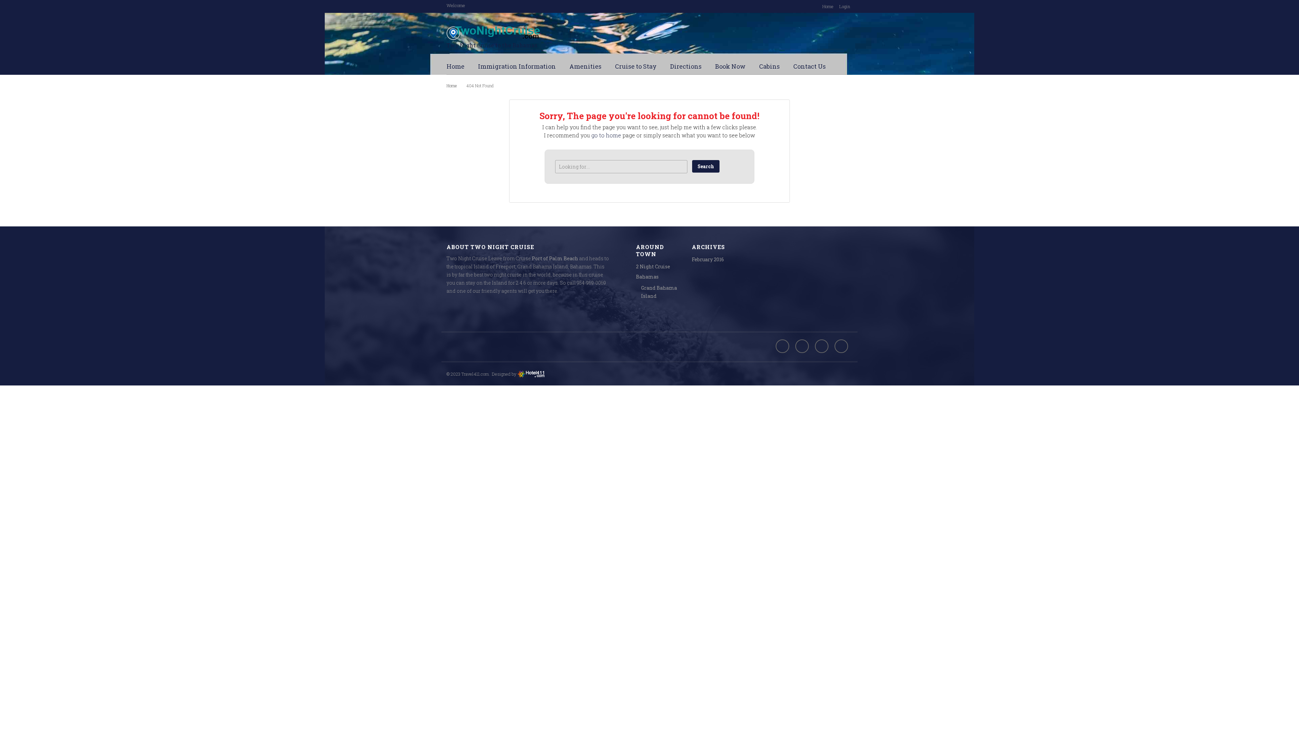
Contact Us (809, 66)
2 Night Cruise (653, 266)
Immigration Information (517, 66)
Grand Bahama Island (659, 292)
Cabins (769, 66)
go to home (606, 135)
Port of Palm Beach (555, 258)
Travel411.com (475, 374)
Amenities (585, 66)
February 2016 (708, 259)
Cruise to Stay (636, 66)
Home (828, 6)
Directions (686, 66)
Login (844, 6)
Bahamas (647, 276)
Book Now (730, 66)
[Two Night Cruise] (514, 33)
